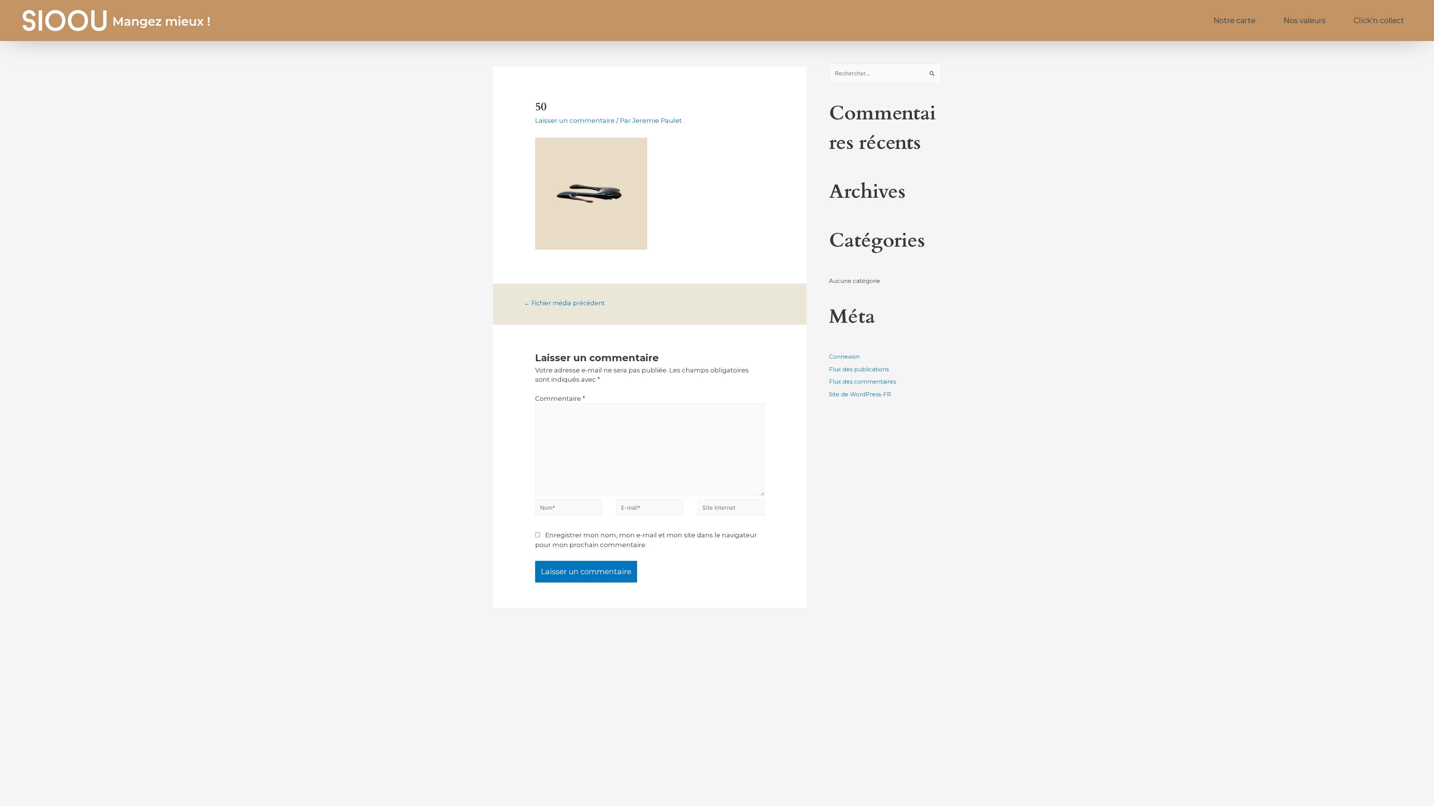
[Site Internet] (731, 509)
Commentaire (560, 398)
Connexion (844, 356)
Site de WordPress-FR (860, 394)
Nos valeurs (1305, 20)
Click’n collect (1379, 20)
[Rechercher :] (885, 73)
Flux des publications (859, 369)
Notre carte (1234, 20)
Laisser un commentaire (575, 120)
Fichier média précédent (564, 303)
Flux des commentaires (862, 381)
